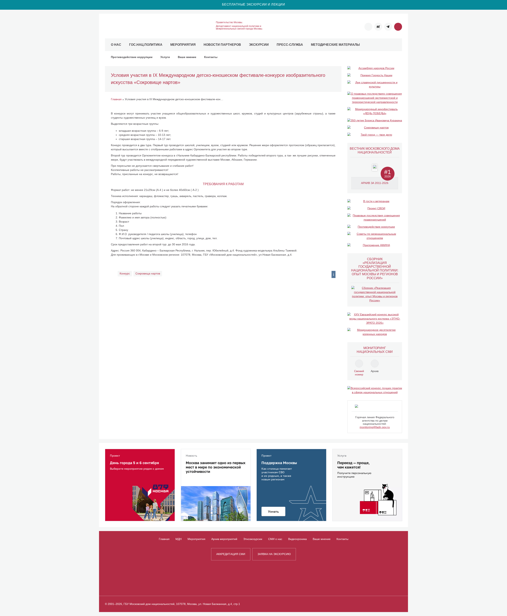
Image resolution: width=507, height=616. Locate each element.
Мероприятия (183, 44)
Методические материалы (335, 44)
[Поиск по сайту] (398, 27)
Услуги (165, 57)
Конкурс (125, 273)
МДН (178, 539)
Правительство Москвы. (229, 22)
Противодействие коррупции (131, 57)
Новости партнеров (222, 44)
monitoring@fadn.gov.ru (375, 427)
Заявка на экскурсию (274, 554)
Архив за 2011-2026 (374, 183)
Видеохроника (297, 539)
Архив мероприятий (224, 539)
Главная (164, 539)
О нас (116, 44)
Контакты (210, 57)
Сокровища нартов (147, 273)
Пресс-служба (290, 44)
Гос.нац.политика (145, 44)
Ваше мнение (187, 57)
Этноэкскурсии (252, 539)
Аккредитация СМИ (230, 554)
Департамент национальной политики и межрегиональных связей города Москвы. (239, 27)
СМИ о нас (275, 539)
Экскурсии (259, 44)
